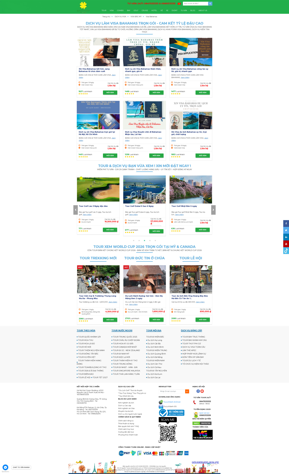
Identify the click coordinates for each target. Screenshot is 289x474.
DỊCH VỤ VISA (120, 17)
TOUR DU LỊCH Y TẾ (191, 360)
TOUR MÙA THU (85, 340)
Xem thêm (185, 77)
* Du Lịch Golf (123, 390)
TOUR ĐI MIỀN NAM (155, 360)
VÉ (162, 10)
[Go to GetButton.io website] (5, 471)
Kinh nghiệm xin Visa (126, 408)
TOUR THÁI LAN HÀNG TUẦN (126, 374)
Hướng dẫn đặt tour (126, 432)
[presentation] (75, 210)
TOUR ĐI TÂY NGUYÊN (156, 371)
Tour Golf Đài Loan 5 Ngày (141, 206)
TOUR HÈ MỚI (84, 347)
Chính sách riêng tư (125, 421)
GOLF (136, 10)
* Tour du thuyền (135, 390)
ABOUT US (203, 10)
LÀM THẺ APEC (189, 350)
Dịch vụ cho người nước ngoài (130, 414)
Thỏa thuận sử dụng (126, 424)
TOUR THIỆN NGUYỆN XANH (91, 350)
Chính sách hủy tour (126, 429)
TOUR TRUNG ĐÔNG (122, 364)
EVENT (174, 10)
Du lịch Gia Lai (154, 377)
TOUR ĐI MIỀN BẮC (155, 337)
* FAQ (136, 426)
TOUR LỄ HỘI (84, 377)
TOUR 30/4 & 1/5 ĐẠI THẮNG (91, 371)
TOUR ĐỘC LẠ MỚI (121, 357)
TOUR (104, 10)
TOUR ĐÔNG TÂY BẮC (88, 354)
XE (167, 10)
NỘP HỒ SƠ (204, 413)
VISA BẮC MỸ (136, 17)
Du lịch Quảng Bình (157, 354)
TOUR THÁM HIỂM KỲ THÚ (125, 360)
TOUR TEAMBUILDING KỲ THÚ (92, 367)
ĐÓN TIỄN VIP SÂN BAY (193, 357)
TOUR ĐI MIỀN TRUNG (156, 350)
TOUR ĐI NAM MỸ (121, 354)
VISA (112, 10)
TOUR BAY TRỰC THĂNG (193, 337)
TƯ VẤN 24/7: (151, 3)
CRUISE (145, 10)
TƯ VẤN (184, 10)
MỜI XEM (110, 92)
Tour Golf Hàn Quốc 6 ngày (95, 206)
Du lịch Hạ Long (155, 340)
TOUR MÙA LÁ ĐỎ (86, 344)
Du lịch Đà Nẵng (155, 357)
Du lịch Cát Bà (154, 344)
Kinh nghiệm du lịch (126, 403)
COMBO (120, 10)
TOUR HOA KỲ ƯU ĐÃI (123, 344)
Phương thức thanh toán (128, 435)
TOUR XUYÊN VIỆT (87, 357)
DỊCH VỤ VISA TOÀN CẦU (193, 347)
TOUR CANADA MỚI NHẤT (125, 347)
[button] (133, 240)
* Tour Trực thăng (125, 393)
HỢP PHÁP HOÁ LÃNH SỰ (194, 354)
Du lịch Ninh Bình (156, 347)
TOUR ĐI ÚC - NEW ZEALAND (126, 350)
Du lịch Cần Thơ (155, 364)
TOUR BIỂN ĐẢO (86, 374)
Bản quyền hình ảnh (126, 426)
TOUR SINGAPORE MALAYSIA (126, 371)
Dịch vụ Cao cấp (124, 406)
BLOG (192, 10)
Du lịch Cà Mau (154, 367)
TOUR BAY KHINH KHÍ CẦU (194, 340)
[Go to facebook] (5, 467)
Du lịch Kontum (155, 374)
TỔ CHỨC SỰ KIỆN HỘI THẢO (195, 364)
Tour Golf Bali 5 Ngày (185, 206)
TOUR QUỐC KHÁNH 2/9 (89, 337)
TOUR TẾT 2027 (100, 377)
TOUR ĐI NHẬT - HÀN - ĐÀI (125, 367)
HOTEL (154, 10)
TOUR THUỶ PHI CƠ (191, 344)
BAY (128, 10)
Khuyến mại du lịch (125, 411)
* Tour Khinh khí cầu (126, 396)
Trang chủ (106, 17)
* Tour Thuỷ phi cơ (139, 393)
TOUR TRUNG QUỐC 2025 (125, 337)
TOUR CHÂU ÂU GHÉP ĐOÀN (126, 340)
